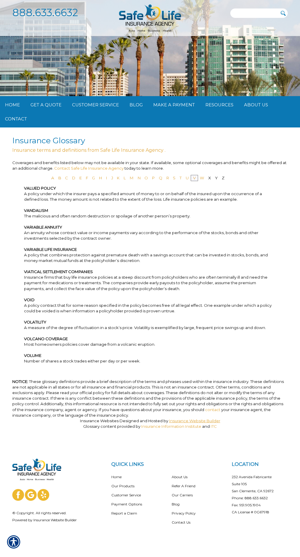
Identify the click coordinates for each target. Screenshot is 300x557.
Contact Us (181, 522)
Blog (176, 504)
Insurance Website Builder (194, 420)
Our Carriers (182, 495)
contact (212, 409)
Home (116, 477)
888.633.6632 (45, 12)
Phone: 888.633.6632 (250, 498)
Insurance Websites (99, 420)
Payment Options (126, 504)
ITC (214, 426)
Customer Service (126, 495)
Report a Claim (124, 513)
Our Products (122, 486)
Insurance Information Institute (171, 426)
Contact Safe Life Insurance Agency (89, 168)
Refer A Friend (183, 486)
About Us (180, 477)
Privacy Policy (184, 513)
